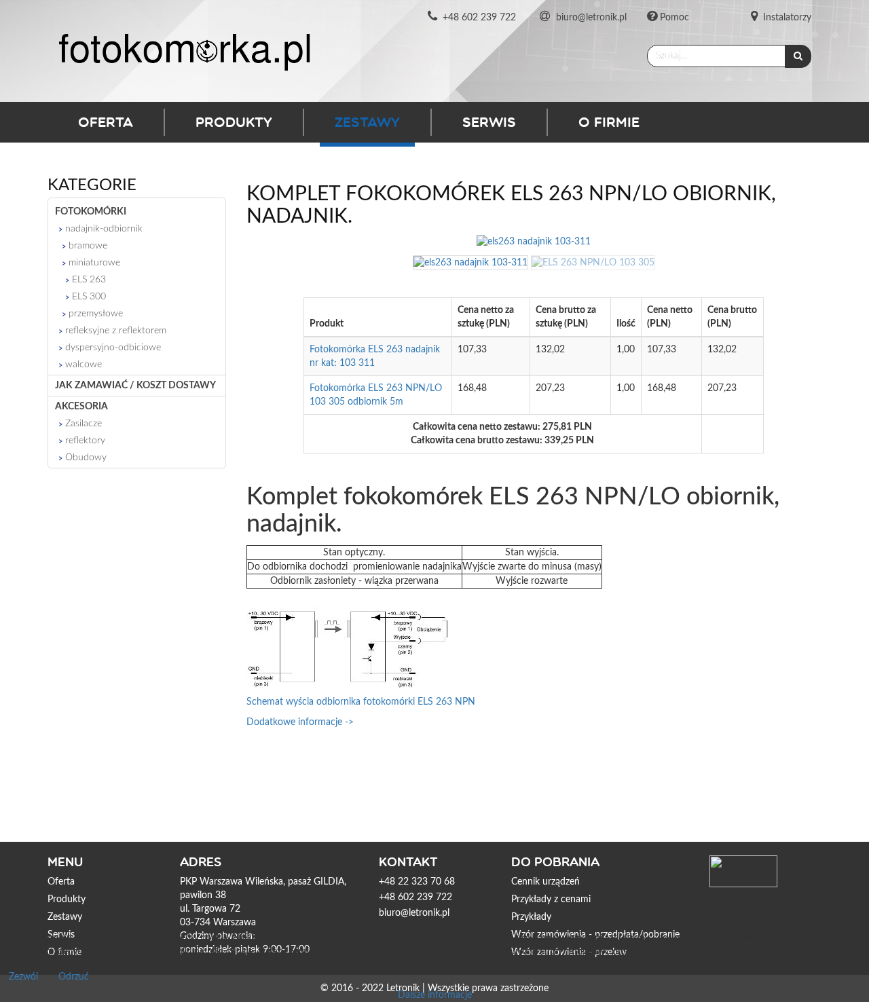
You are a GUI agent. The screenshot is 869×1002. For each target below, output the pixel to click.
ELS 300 (89, 296)
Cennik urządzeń (545, 882)
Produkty (234, 122)
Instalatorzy (787, 17)
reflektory (85, 440)
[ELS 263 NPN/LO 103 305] (593, 262)
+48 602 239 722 (479, 17)
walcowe (83, 364)
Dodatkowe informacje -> (300, 722)
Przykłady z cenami (551, 899)
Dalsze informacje (435, 995)
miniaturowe (94, 262)
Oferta (105, 122)
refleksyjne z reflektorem (115, 330)
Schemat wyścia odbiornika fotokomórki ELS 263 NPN (360, 702)
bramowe (88, 245)
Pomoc (674, 17)
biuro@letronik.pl (591, 17)
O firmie (609, 122)
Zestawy (367, 122)
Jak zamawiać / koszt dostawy (135, 385)
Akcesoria (81, 406)
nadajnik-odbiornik (104, 229)
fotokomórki (90, 212)
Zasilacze (83, 423)
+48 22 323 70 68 (417, 882)
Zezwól (23, 977)
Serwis (489, 122)
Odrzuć (73, 977)
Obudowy (86, 457)
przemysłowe (96, 313)
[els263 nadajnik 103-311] (472, 262)
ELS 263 (89, 279)
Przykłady (531, 917)
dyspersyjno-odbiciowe (113, 347)
